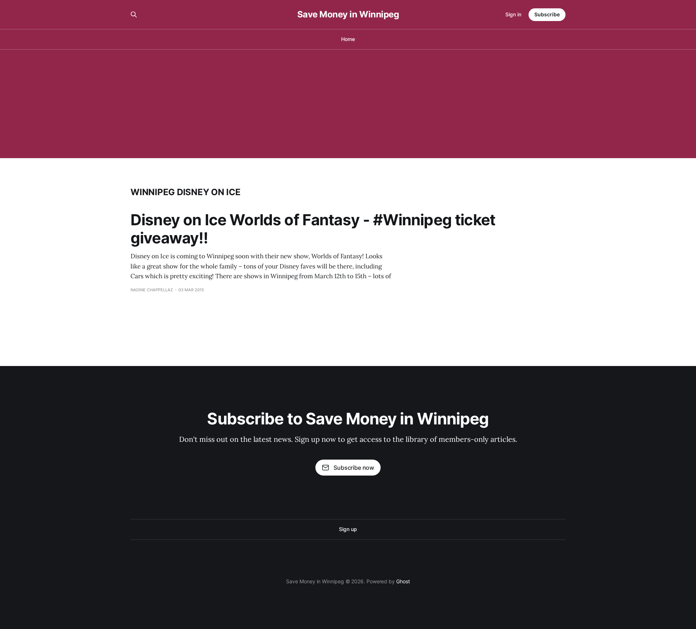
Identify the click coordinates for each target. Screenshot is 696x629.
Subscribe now (354, 467)
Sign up (348, 529)
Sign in (513, 14)
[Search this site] (133, 14)
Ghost (403, 581)
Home (348, 39)
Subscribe (547, 14)
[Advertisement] (348, 104)
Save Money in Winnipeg (348, 14)
